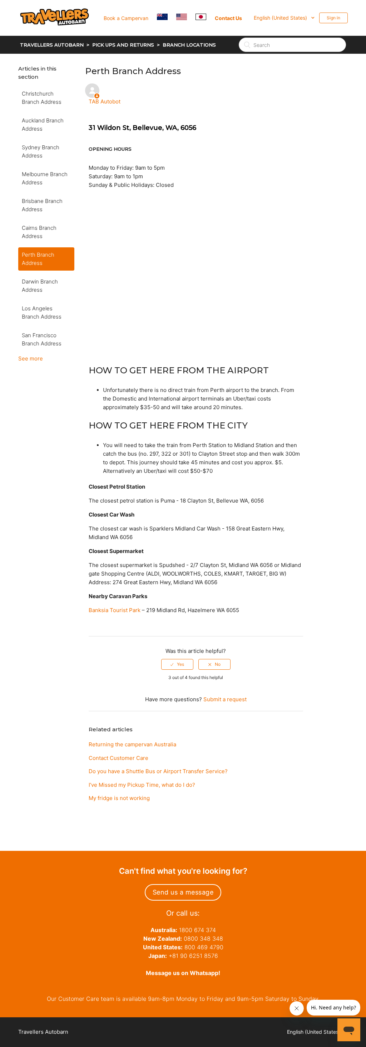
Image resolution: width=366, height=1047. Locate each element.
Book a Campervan (126, 18)
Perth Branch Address (38, 258)
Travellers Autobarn (52, 45)
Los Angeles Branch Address (41, 312)
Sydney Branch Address (40, 151)
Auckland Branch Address (43, 124)
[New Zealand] (166, 18)
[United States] (185, 18)
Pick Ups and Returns (123, 45)
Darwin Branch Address (40, 285)
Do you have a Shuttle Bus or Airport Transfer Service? (158, 771)
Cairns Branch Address (39, 231)
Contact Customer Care (118, 758)
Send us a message (183, 892)
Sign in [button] (333, 17)
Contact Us (228, 18)
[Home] (58, 34)
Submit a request (225, 699)
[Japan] (204, 18)
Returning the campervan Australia (132, 744)
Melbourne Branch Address (45, 178)
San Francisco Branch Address (41, 339)
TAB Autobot (104, 101)
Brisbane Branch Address (42, 205)
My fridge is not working (119, 798)
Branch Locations (189, 45)
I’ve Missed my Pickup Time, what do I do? (142, 784)
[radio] (177, 664)
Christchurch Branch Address (41, 97)
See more (30, 358)
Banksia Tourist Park (115, 610)
